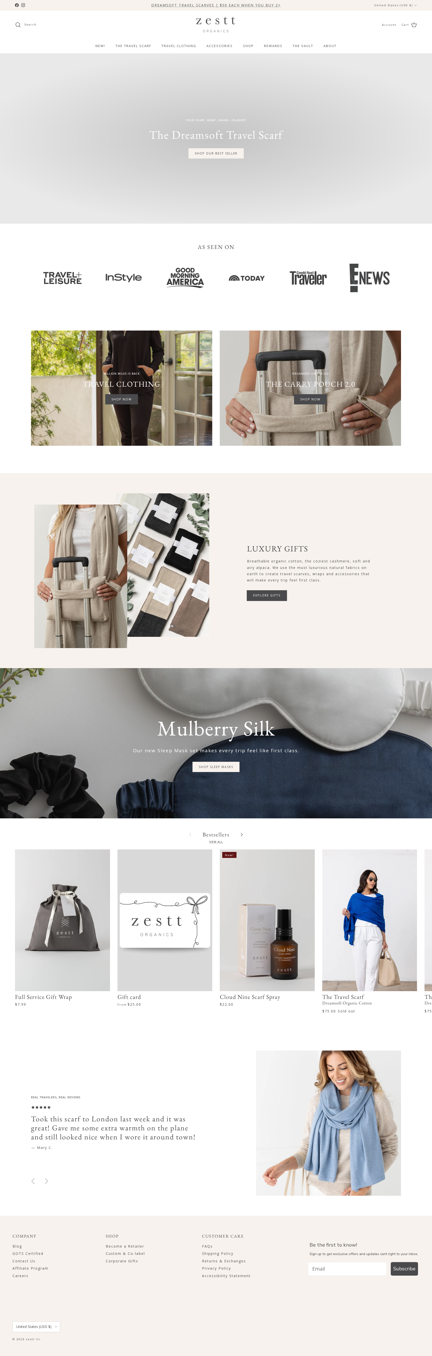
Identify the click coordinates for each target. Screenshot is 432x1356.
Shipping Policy (218, 1253)
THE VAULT (303, 46)
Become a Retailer (125, 1246)
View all (216, 842)
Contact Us (24, 1261)
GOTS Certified (28, 1253)
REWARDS (273, 46)
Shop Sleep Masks (216, 767)
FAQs (207, 1246)
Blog (17, 1246)
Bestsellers (216, 834)
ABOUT (330, 46)
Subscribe (404, 1268)
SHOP (248, 46)
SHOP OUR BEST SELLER (216, 153)
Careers (20, 1275)
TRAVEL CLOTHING (179, 46)
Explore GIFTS (266, 595)
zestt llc (33, 1339)
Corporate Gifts (122, 1261)
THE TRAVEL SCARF (133, 46)
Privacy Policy (216, 1268)
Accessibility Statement (226, 1275)
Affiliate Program (30, 1268)
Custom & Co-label (125, 1253)
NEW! (100, 46)
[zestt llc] (216, 25)
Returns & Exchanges (224, 1261)
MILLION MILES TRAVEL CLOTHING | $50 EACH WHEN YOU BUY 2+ (216, 5)
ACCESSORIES (219, 46)
